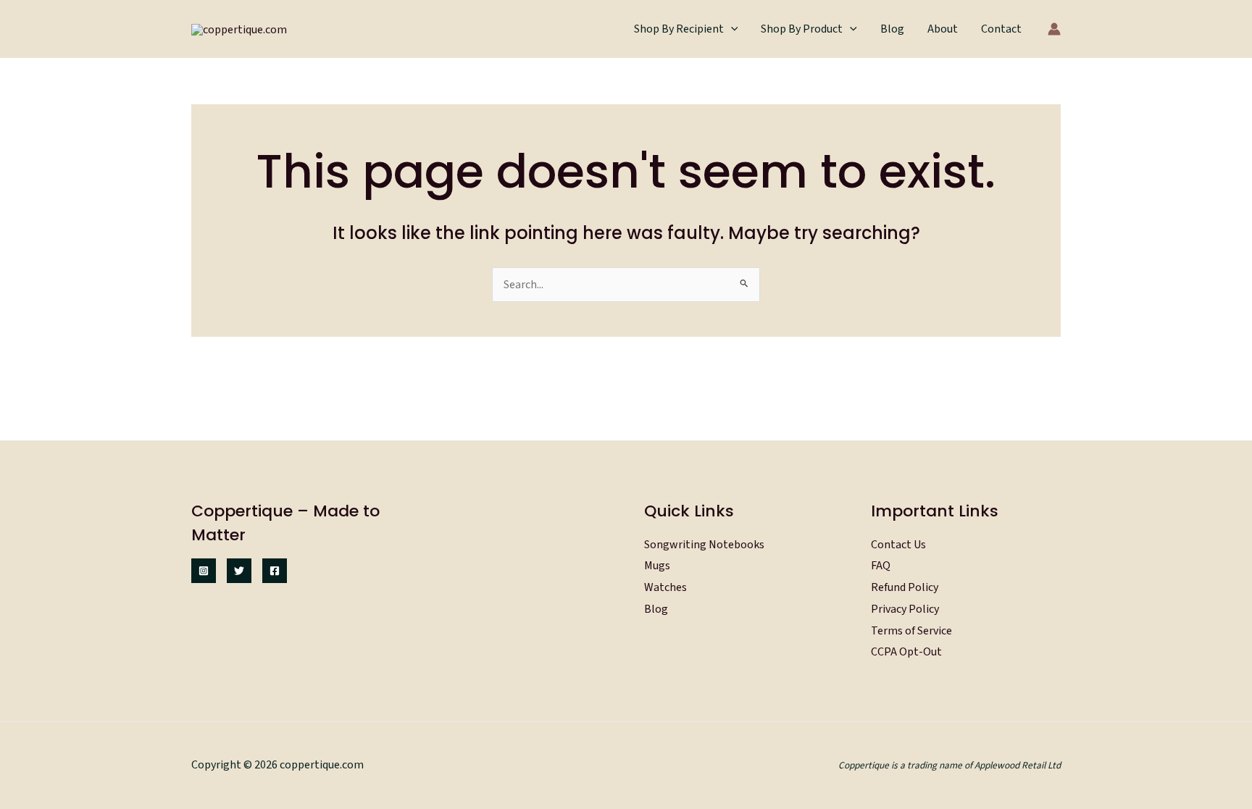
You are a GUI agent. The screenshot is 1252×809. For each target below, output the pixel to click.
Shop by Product (802, 29)
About (942, 29)
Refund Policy (904, 587)
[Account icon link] (1054, 28)
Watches (665, 587)
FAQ (880, 566)
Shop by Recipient (679, 29)
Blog (892, 29)
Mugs (657, 566)
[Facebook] (274, 570)
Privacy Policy (905, 609)
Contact (1001, 29)
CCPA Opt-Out (906, 652)
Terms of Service (911, 631)
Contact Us (898, 545)
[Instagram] (203, 570)
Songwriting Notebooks (704, 545)
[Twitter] (239, 570)
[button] (731, 29)
